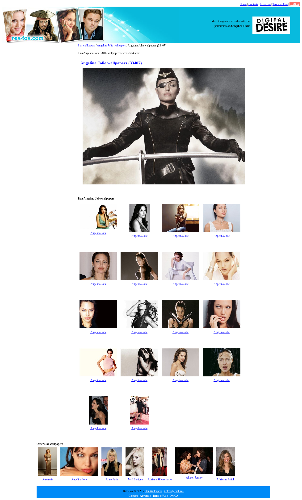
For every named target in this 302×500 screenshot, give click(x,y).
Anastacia (47, 479)
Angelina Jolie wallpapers (111, 45)
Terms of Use (280, 4)
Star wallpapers (86, 45)
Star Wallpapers (153, 491)
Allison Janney (194, 477)
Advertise (265, 4)
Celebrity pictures (174, 491)
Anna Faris (112, 479)
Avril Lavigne (135, 479)
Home (243, 4)
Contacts (253, 4)
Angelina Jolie (98, 233)
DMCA (294, 4)
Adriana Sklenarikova (160, 479)
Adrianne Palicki (226, 479)
